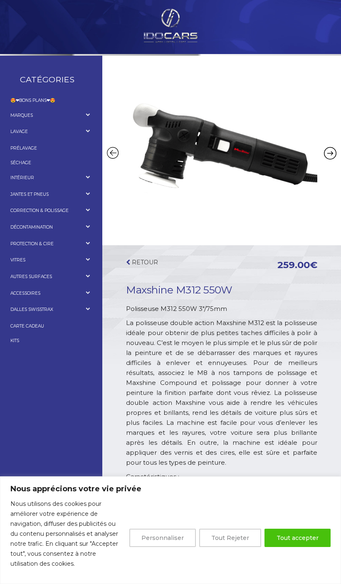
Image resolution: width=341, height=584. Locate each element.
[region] (170, 530)
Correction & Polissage (39, 210)
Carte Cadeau (27, 326)
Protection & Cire (32, 243)
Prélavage (23, 148)
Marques (21, 115)
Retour (144, 262)
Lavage (19, 131)
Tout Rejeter (230, 538)
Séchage (20, 162)
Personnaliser (162, 538)
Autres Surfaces (31, 276)
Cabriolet (29, 285)
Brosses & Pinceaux (40, 202)
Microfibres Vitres (40, 268)
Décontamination (31, 227)
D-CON (24, 123)
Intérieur (22, 177)
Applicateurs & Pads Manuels (53, 301)
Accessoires (32, 140)
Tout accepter (298, 538)
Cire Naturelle (35, 252)
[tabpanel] (221, 149)
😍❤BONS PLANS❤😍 (32, 100)
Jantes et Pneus (29, 194)
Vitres (17, 260)
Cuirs (23, 186)
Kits (14, 340)
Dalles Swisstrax (31, 309)
